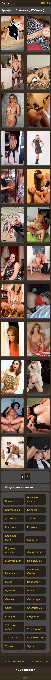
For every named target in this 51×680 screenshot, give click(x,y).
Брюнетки (33, 510)
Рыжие (31, 590)
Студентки (33, 616)
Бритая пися (12, 510)
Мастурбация (13, 560)
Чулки (30, 646)
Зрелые (31, 518)
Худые (9, 646)
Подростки (33, 582)
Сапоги (9, 599)
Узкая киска (34, 629)
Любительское (35, 552)
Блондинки (11, 501)
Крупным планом (10, 550)
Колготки (10, 527)
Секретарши (34, 599)
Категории (45, 2)
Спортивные (34, 607)
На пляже (11, 573)
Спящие (10, 616)
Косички (32, 527)
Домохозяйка (13, 518)
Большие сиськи (32, 499)
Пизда (8, 582)
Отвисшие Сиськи (33, 571)
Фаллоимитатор (36, 637)
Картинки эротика (39, 661)
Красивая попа (11, 537)
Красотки (32, 539)
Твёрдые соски (10, 627)
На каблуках (34, 560)
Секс (8, 607)
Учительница (13, 637)
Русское (10, 590)
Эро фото (7, 3)
